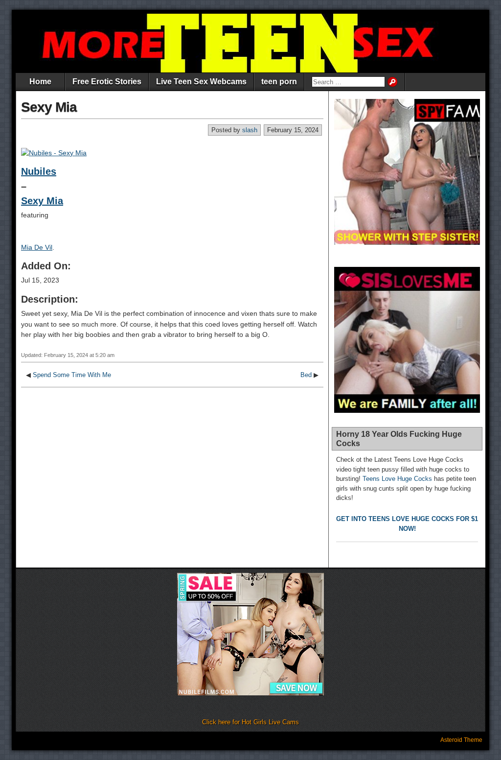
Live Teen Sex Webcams (201, 81)
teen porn (279, 81)
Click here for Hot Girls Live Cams (250, 722)
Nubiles (38, 171)
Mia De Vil (36, 247)
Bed (306, 375)
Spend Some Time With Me (72, 375)
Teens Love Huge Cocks (397, 478)
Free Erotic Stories (106, 81)
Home (40, 81)
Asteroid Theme (461, 739)
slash (249, 130)
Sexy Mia (49, 107)
